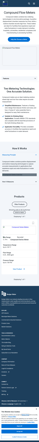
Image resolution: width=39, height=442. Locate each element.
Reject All (19, 426)
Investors (4, 372)
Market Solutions (6, 326)
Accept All (19, 431)
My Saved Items (6, 349)
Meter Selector (6, 339)
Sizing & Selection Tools (8, 346)
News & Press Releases (8, 365)
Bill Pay (4, 394)
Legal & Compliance (7, 368)
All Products (5, 313)
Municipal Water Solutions (9, 316)
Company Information (8, 361)
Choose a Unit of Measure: (10, 401)
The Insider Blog (6, 342)
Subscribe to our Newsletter (10, 352)
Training (4, 391)
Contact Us (5, 384)
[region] (19, 423)
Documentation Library (8, 335)
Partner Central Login (8, 387)
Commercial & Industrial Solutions (11, 320)
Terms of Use (25, 415)
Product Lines (6, 323)
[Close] (36, 409)
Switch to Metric (19, 212)
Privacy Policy (12, 416)
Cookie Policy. (31, 422)
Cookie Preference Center (19, 437)
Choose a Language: (8, 404)
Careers (4, 375)
